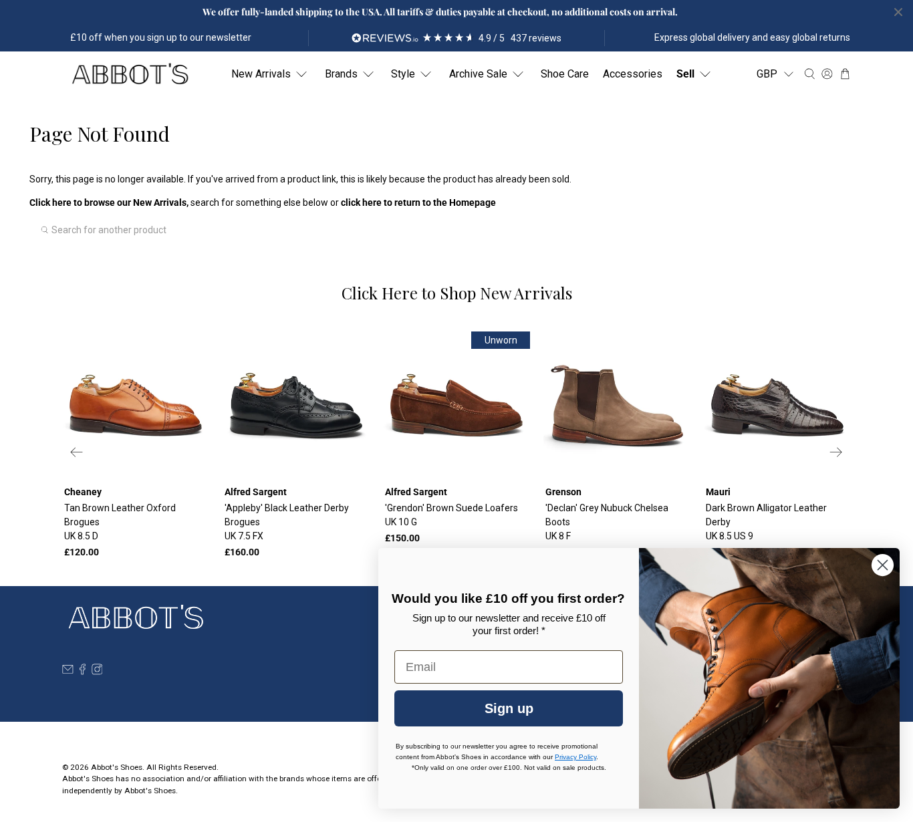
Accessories (632, 73)
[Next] (836, 451)
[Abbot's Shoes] (130, 74)
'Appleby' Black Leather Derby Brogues (287, 522)
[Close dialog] (882, 565)
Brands (341, 73)
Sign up (509, 708)
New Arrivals (261, 73)
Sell (685, 73)
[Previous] (77, 451)
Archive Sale (478, 73)
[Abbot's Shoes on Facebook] (82, 671)
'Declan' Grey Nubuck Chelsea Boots (606, 522)
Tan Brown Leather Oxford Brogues (120, 522)
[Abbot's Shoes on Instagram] (97, 671)
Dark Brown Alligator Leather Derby (766, 522)
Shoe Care (565, 73)
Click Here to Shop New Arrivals (457, 292)
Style (403, 73)
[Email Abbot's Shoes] (68, 671)
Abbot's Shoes (116, 767)
